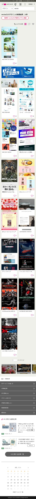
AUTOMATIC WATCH (25, 231)
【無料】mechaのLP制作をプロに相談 (15, 18)
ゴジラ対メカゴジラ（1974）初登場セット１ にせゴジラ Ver (9, 351)
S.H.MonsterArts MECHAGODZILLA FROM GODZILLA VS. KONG (9, 311)
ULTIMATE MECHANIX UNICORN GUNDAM (26, 311)
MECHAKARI (6, 112)
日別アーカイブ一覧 (18, 492)
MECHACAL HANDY (8, 59)
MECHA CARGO (6, 152)
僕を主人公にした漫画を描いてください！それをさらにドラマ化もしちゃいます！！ (26, 152)
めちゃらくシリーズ (25, 192)
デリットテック (6, 271)
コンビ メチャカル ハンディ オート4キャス (26, 112)
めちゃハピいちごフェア (9, 231)
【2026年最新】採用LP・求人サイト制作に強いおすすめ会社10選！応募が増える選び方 (26, 441)
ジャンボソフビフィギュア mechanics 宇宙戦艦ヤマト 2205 (26, 271)
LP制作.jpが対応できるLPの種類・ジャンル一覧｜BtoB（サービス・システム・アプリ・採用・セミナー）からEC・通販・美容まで (26, 426)
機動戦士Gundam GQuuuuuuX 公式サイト (9, 192)
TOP (2, 378)
